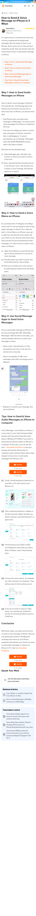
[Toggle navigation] (32, 5)
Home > (6, 13)
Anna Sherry (10, 28)
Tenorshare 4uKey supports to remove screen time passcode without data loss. (17, 716)
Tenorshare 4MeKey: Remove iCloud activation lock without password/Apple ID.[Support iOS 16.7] (18, 734)
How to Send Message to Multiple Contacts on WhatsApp (18, 700)
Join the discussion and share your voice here (18, 680)
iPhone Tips (9, 33)
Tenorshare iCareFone (14, 447)
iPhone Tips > (14, 13)
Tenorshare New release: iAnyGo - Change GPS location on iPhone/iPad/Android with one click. (19, 724)
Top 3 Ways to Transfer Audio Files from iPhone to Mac (19, 694)
